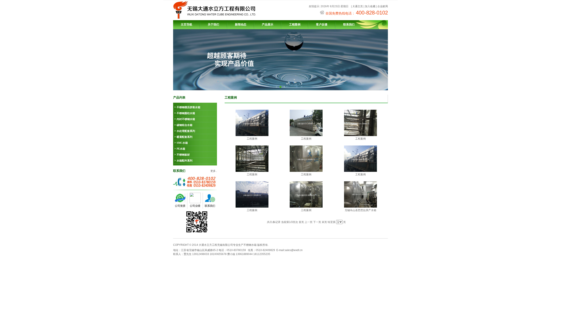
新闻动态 (240, 24)
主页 (360, 6)
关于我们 (213, 24)
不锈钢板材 (183, 154)
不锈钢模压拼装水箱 (188, 107)
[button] (276, 87)
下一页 (317, 222)
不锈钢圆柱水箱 (186, 113)
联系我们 (349, 24)
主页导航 (186, 24)
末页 (324, 222)
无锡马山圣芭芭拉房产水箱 (360, 210)
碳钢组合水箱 (184, 125)
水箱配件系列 (184, 160)
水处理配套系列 (186, 131)
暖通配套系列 (184, 136)
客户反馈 (321, 24)
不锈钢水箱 (250, 244)
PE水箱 (181, 148)
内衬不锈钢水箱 (186, 119)
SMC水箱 (182, 142)
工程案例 (294, 24)
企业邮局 (382, 6)
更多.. (213, 170)
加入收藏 (370, 6)
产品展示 (267, 24)
